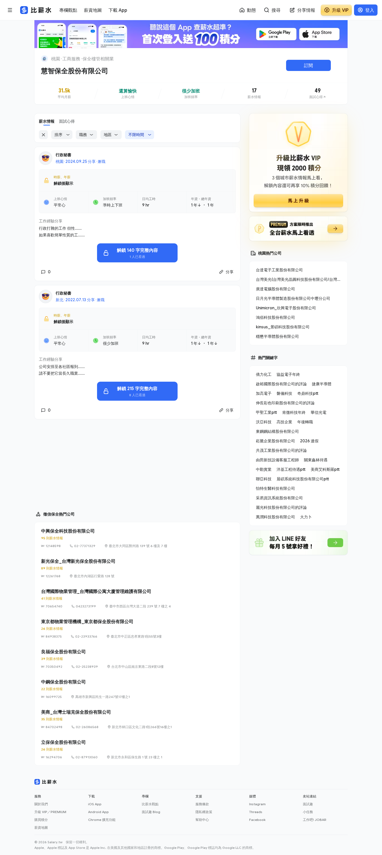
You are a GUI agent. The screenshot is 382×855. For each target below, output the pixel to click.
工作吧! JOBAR (314, 820)
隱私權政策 (203, 812)
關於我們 (41, 804)
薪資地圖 (41, 827)
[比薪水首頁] (45, 782)
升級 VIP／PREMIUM (50, 812)
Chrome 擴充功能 (101, 820)
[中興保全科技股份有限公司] (137, 538)
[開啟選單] (10, 10)
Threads (255, 812)
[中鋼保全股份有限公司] (137, 689)
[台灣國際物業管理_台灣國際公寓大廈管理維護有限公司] (137, 598)
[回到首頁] (44, 58)
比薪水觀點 (150, 804)
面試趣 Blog (151, 812)
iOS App (95, 804)
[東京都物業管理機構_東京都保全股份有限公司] (137, 629)
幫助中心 (202, 820)
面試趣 (308, 804)
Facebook (257, 820)
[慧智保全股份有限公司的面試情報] (317, 93)
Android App (98, 812)
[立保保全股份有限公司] (137, 749)
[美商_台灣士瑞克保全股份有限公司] (137, 719)
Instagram (257, 804)
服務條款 (202, 804)
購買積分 (41, 820)
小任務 (308, 812)
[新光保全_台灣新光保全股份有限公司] (137, 568)
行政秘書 (63, 154)
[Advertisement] (137, 463)
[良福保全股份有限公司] (137, 659)
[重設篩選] (43, 134)
